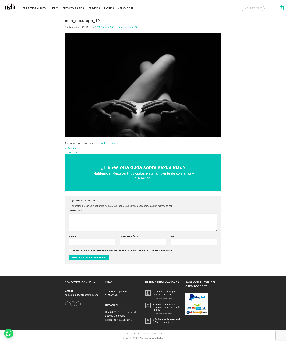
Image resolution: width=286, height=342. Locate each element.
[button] (8, 333)
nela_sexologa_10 (128, 27)
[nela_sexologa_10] (143, 85)
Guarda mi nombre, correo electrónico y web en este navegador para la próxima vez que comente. (122, 250)
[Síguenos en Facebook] (267, 8)
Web (173, 236)
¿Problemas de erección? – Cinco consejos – (166, 321)
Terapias (146, 334)
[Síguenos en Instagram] (272, 8)
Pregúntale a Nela (73, 8)
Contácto (158, 334)
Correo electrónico (129, 236)
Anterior (70, 148)
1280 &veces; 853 (104, 27)
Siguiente (71, 152)
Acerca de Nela (130, 334)
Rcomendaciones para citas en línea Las (165, 293)
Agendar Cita (125, 8)
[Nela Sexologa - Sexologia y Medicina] (10, 7)
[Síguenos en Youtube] (275, 8)
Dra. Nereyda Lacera (35, 8)
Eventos (109, 8)
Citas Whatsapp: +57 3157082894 (116, 293)
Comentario (75, 210)
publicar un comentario (110, 143)
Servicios (94, 8)
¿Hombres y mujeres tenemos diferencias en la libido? (166, 307)
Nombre (72, 236)
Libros (55, 8)
